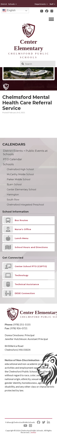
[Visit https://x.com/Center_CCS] (42, 11)
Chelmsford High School (20, 169)
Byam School (14, 184)
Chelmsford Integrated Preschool (25, 204)
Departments (40, 4)
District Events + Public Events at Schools (25, 152)
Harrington (13, 194)
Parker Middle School (18, 179)
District (4, 4)
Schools (11, 4)
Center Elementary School (21, 189)
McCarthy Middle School (20, 174)
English (11, 10)
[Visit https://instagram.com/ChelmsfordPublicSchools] (52, 11)
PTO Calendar (12, 159)
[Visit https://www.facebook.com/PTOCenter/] (46, 11)
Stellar (33, 432)
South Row (13, 199)
